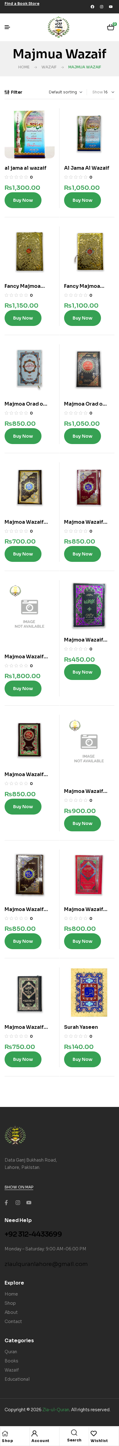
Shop (7, 1440)
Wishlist (99, 1440)
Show (97, 92)
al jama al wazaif (25, 168)
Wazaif (48, 67)
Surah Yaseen (81, 1027)
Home (24, 67)
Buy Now (23, 200)
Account (40, 1440)
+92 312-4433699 (33, 1234)
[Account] (34, 1433)
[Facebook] (92, 6)
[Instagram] (101, 6)
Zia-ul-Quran (55, 1409)
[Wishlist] (94, 1433)
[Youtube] (110, 6)
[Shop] (5, 1433)
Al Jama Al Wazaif (86, 168)
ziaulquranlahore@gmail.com (46, 1264)
